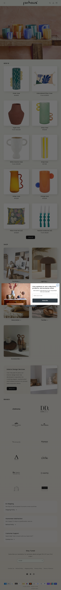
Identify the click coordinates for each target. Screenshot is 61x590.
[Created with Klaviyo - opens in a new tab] (30, 306)
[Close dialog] (57, 285)
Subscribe (45, 300)
